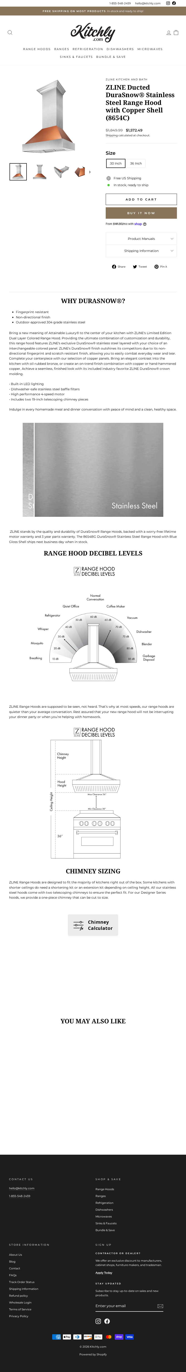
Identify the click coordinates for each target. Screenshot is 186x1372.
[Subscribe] (160, 1306)
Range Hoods (37, 49)
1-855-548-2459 (120, 3)
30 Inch (116, 163)
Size (110, 153)
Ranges (61, 49)
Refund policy (18, 1295)
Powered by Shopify (93, 1354)
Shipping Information (141, 251)
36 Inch (136, 163)
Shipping (112, 135)
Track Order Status (21, 1282)
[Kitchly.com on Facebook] (107, 1321)
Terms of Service (20, 1309)
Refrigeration (88, 49)
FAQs (13, 1275)
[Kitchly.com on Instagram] (98, 1321)
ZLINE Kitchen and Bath (127, 79)
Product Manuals (141, 239)
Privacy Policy (18, 1316)
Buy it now (141, 213)
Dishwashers (120, 49)
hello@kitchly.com (148, 3)
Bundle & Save (111, 56)
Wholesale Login (20, 1302)
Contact (14, 1268)
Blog (12, 1261)
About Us (15, 1254)
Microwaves (150, 49)
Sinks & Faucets (76, 56)
